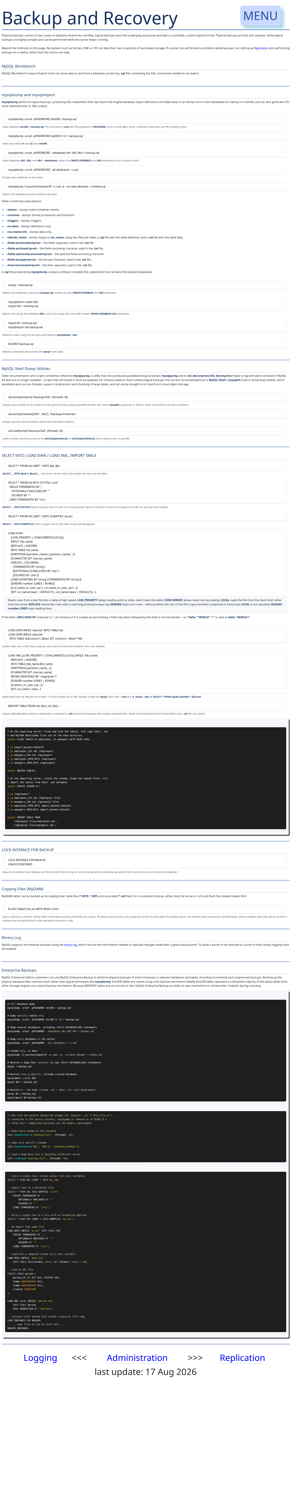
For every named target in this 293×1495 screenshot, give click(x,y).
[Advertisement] (103, 1444)
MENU (260, 15)
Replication (261, 48)
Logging (40, 1357)
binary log (70, 945)
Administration (137, 1357)
